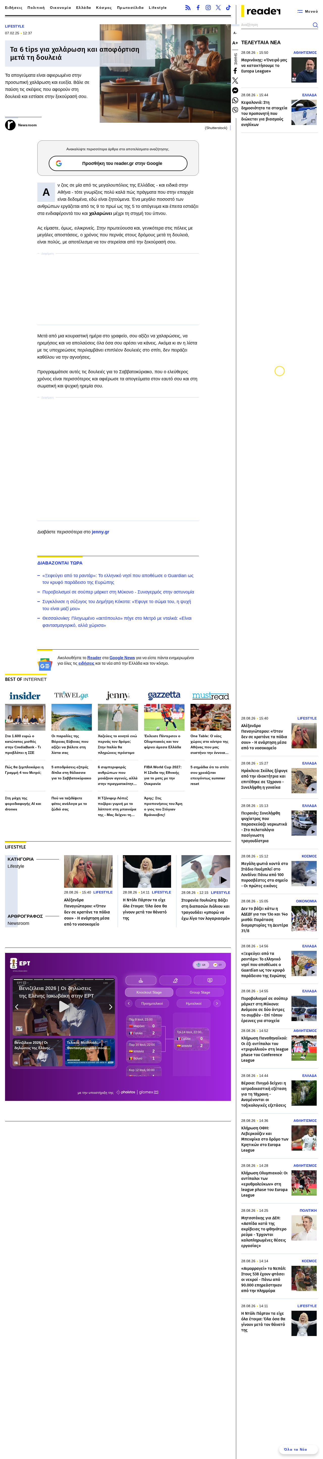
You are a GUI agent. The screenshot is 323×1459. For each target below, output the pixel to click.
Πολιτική (36, 8)
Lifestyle (158, 8)
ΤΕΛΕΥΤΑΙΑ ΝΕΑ (261, 42)
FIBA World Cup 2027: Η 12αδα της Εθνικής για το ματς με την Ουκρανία (163, 775)
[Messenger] (235, 90)
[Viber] (235, 110)
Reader (94, 658)
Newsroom (18, 923)
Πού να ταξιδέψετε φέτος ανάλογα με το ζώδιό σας (69, 803)
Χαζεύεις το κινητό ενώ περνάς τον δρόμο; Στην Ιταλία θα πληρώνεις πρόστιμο (117, 744)
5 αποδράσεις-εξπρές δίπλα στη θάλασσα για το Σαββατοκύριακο (71, 772)
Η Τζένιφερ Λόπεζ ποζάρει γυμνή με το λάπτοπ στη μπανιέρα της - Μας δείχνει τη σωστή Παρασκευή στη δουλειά (118, 807)
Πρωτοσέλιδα (130, 8)
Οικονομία (60, 8)
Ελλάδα (83, 8)
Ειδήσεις (13, 8)
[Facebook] (198, 7)
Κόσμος (104, 8)
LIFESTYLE (14, 26)
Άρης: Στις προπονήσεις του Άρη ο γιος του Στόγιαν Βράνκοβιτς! (163, 806)
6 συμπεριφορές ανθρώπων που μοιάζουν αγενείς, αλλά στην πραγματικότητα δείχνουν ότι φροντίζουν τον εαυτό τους (118, 775)
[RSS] (188, 7)
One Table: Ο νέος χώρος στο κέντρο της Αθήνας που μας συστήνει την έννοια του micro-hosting (209, 744)
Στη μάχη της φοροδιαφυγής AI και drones (23, 803)
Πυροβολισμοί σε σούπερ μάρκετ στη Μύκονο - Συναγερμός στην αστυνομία (118, 592)
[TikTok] (228, 7)
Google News (122, 658)
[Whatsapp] (235, 100)
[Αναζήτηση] (315, 25)
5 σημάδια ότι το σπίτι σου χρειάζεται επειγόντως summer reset (210, 775)
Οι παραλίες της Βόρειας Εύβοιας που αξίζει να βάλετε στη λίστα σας (69, 744)
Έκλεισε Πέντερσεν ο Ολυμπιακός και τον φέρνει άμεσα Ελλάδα (162, 741)
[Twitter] (218, 7)
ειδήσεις (86, 663)
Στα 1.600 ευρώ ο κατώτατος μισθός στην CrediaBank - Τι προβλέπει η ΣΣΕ (23, 744)
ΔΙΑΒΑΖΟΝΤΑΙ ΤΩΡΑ (60, 562)
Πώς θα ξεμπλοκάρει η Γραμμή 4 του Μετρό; (24, 770)
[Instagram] (208, 7)
